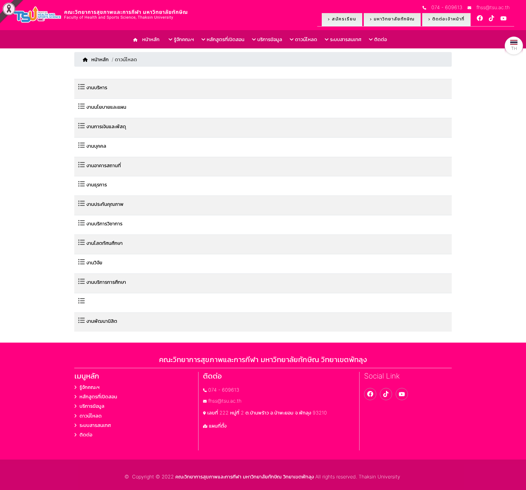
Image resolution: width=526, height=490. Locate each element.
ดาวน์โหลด (305, 39)
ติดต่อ (380, 39)
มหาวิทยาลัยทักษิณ (393, 18)
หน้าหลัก (149, 39)
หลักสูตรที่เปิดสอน (224, 39)
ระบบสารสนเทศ (344, 39)
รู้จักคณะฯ (183, 39)
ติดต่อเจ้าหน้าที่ (447, 18)
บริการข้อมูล (269, 39)
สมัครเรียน (343, 18)
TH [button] (514, 48)
